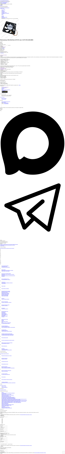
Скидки (3, 8)
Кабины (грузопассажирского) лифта (6, 394)
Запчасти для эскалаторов (9, 244)
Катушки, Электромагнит (5, 294)
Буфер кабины (3, 269)
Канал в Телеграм (4, 98)
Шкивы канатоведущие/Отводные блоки (7, 342)
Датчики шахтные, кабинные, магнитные (7, 282)
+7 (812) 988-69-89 (4, 2)
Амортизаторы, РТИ (4, 266)
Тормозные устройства (5, 330)
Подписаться (2, 415)
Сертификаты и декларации (5, 13)
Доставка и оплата (4, 12)
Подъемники (16, 244)
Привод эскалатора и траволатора (6, 367)
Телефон (1, 426)
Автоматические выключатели (6, 267)
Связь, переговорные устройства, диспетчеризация (8, 327)
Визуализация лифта (3, 248)
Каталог (1, 4)
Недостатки (1, 429)
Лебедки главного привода (5, 395)
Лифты (13, 244)
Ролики (3, 320)
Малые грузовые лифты (5, 403)
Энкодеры (3, 348)
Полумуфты (3, 312)
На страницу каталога (3, 385)
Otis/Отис (3, 48)
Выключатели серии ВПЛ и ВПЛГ (6, 273)
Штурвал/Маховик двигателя (5, 343)
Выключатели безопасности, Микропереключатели (8, 275)
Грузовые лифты (4, 393)
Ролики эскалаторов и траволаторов (6, 370)
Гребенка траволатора (4, 358)
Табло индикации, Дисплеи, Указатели (7, 331)
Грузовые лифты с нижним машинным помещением (8, 398)
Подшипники (3, 315)
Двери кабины (4, 283)
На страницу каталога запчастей (10, 248)
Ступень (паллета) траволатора (6, 374)
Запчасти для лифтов (4, 17)
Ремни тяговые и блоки (5, 319)
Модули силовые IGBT (5, 301)
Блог (2, 14)
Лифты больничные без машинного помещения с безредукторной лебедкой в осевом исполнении (14, 400)
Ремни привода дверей (5, 321)
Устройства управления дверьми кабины (7, 333)
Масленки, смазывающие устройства (6, 302)
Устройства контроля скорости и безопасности (8, 334)
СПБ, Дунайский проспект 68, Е (4, 0)
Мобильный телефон (3, 448)
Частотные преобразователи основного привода (8, 340)
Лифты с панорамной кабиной (6, 407)
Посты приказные (4, 313)
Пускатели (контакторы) (5, 311)
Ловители (3, 298)
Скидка (1, 245)
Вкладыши (3, 276)
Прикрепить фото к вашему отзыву (4, 433)
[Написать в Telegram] (32, 239)
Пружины (3, 316)
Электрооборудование (5, 349)
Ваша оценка (2, 417)
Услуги (3, 10)
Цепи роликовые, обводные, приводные (7, 379)
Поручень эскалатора (4, 366)
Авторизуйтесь (2, 69)
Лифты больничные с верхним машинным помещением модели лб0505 (11, 399)
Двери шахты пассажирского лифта (6, 396)
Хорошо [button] (1, 453)
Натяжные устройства (4, 305)
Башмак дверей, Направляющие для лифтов (7, 270)
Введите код (2, 450)
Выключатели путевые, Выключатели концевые (8, 274)
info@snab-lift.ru (4, 102)
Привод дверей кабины (5, 314)
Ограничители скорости (5, 308)
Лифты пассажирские (4, 387)
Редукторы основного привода (6, 323)
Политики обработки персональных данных (40, 452)
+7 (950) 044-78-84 (6, 103)
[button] (32, 109)
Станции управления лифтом (5, 326)
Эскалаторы (3, 406)
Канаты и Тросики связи (5, 295)
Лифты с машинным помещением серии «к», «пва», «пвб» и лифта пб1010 (11, 402)
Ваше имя (1, 425)
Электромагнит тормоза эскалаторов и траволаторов (8, 382)
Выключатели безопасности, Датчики (7, 355)
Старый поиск (3, 90)
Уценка (1, 8)
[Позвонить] (0, 110)
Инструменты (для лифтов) (5, 288)
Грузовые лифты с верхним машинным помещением (8, 397)
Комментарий (2, 441)
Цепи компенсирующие (5, 337)
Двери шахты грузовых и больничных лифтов (8, 404)
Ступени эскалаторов (4, 373)
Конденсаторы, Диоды (5, 292)
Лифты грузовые (4, 386)
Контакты (3, 88)
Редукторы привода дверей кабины (6, 322)
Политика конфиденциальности (6, 89)
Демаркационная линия (5, 361)
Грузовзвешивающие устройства (6, 279)
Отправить (2, 435)
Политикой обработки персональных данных (26, 414)
